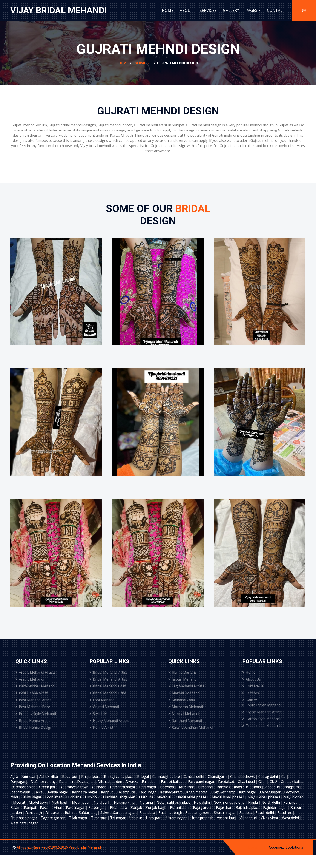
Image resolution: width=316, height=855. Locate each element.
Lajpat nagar (270, 792)
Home (167, 10)
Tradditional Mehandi (263, 725)
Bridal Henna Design (35, 727)
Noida (253, 802)
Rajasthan (224, 807)
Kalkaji (39, 792)
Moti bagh (60, 802)
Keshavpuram (171, 792)
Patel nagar (76, 807)
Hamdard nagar (123, 786)
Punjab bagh (156, 807)
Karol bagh (148, 792)
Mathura (146, 797)
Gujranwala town (75, 786)
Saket (105, 812)
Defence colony (43, 781)
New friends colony (229, 802)
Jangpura (292, 786)
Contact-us (254, 686)
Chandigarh (217, 776)
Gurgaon (99, 786)
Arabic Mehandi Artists (37, 672)
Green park (48, 786)
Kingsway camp (223, 792)
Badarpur (70, 776)
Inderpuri (242, 786)
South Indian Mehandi (263, 705)
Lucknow (92, 797)
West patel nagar (24, 823)
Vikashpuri (249, 817)
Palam (15, 807)
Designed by (258, 847)
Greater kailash (293, 781)
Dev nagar (86, 781)
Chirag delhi (268, 776)
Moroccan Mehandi (187, 706)
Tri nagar (118, 817)
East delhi (150, 781)
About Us (253, 679)
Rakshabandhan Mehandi (192, 727)
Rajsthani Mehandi (187, 720)
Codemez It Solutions (286, 847)
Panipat (30, 807)
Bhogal (143, 776)
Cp (284, 776)
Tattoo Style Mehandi (263, 718)
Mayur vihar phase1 (192, 797)
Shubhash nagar (24, 817)
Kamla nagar (58, 792)
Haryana (167, 786)
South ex (285, 812)
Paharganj (292, 802)
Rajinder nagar (275, 807)
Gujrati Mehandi (106, 706)
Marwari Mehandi (186, 693)
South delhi (265, 812)
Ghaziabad (247, 781)
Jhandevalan (20, 792)
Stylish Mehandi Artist (263, 712)
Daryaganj (19, 781)
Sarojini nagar (125, 812)
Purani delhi (180, 807)
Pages (251, 10)
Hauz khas (186, 786)
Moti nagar (81, 802)
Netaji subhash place (173, 802)
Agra (14, 776)
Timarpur (99, 817)
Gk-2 (274, 781)
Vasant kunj (227, 817)
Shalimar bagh (171, 812)
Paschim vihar (51, 807)
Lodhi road (54, 797)
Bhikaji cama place (119, 776)
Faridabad (226, 781)
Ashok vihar (49, 776)
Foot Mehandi (104, 700)
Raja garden (203, 807)
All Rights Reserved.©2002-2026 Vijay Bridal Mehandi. (59, 847)
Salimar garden (198, 812)
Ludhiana (74, 797)
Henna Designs (184, 672)
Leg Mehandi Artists (188, 686)
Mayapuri (165, 797)
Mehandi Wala (183, 700)
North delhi (271, 802)
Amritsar (29, 776)
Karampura (126, 792)
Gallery (231, 10)
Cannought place (166, 776)
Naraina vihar (125, 802)
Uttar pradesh (202, 817)
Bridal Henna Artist (34, 720)
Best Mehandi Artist (35, 700)
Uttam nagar (177, 817)
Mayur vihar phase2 (228, 797)
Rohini (70, 812)
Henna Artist (103, 727)
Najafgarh (102, 802)
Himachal (206, 786)
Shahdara (148, 812)
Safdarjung (88, 812)
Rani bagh (34, 812)
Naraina (147, 802)
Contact (276, 10)
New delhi (202, 802)
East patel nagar (201, 781)
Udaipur (136, 817)
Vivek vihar (270, 817)
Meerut (19, 802)
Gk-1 (262, 781)
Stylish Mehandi (105, 713)
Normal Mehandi (185, 713)
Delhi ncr (66, 781)
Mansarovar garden (119, 797)
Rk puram (54, 812)
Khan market (197, 792)
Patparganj (97, 807)
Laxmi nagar (31, 797)
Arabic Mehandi (31, 679)
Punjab (137, 807)
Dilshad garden (110, 781)
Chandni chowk (243, 776)
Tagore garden (53, 817)
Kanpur (107, 792)
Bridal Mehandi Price (109, 693)
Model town (39, 802)
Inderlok (224, 786)
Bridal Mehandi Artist (110, 672)
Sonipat (246, 812)
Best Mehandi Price (34, 706)
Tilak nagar (78, 817)
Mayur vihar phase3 (264, 797)
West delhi (291, 817)
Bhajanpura (91, 776)
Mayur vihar (293, 797)
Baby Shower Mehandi (37, 686)
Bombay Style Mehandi (37, 713)
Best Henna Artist (33, 693)
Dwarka (132, 781)
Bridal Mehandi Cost (109, 686)
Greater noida (24, 786)
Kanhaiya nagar (85, 792)
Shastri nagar (225, 812)
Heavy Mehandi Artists (111, 720)
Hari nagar (148, 786)
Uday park (154, 817)
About (186, 10)
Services (208, 10)
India (257, 786)
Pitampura (119, 807)
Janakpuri (272, 786)
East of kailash (173, 781)
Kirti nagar (248, 792)
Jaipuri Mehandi (184, 679)
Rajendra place (248, 807)
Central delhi (194, 776)
